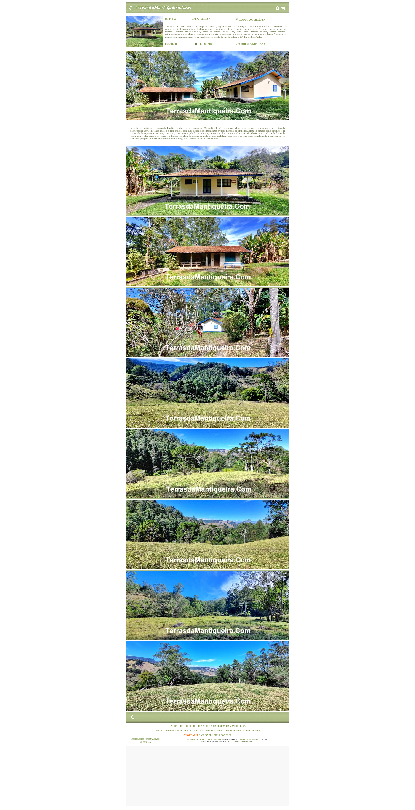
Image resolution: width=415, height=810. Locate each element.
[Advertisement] (207, 776)
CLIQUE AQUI (191, 735)
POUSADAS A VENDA (233, 730)
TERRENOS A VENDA (251, 730)
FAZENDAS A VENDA (214, 730)
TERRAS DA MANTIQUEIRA (231, 726)
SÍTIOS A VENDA (197, 730)
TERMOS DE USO (193, 740)
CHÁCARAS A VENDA (179, 730)
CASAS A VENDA (162, 730)
